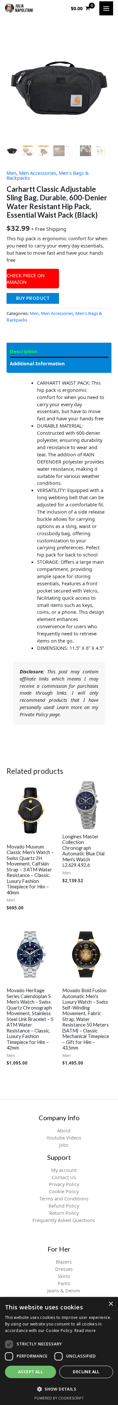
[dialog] (59, 1351)
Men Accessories (37, 173)
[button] (59, 1389)
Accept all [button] (30, 1372)
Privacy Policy (64, 1184)
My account (64, 1170)
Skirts (64, 1276)
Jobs (64, 1144)
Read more (85, 1330)
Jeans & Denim (63, 1290)
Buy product (33, 298)
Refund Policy (64, 1205)
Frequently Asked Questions (63, 1220)
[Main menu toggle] (106, 8)
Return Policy (64, 1213)
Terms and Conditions (63, 1198)
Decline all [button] (86, 1372)
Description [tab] (23, 351)
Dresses (64, 1269)
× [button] (110, 1304)
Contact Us (64, 1177)
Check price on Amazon (26, 278)
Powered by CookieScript (59, 1398)
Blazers (64, 1261)
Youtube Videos (64, 1137)
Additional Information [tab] (37, 363)
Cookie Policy (64, 1191)
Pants (64, 1283)
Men (11, 173)
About (63, 1130)
